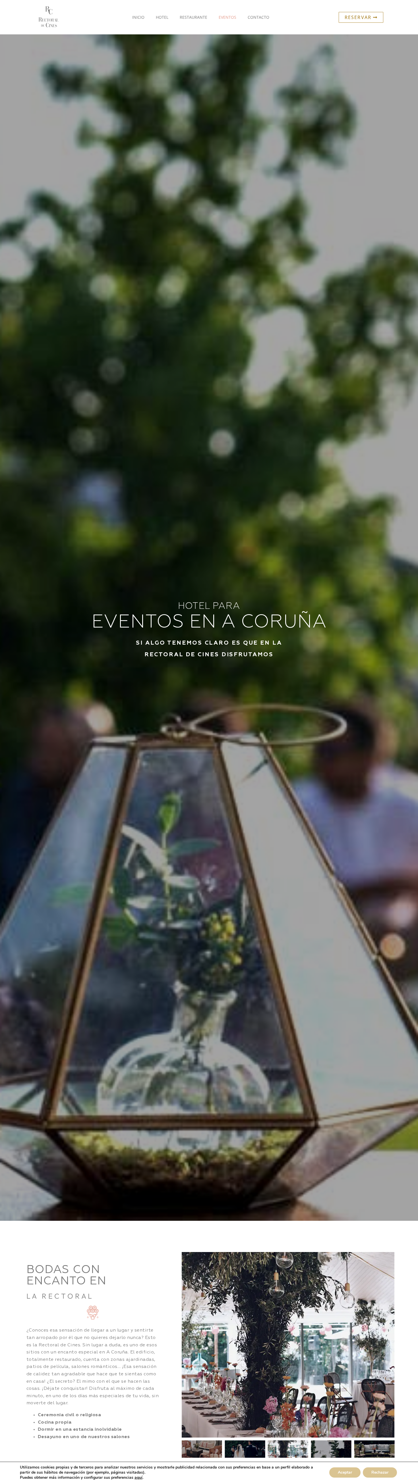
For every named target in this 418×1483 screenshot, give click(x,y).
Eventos (227, 17)
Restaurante (193, 17)
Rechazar (379, 1472)
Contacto (258, 17)
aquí (138, 1477)
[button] (187, 1345)
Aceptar (345, 1472)
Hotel (162, 17)
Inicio (138, 17)
